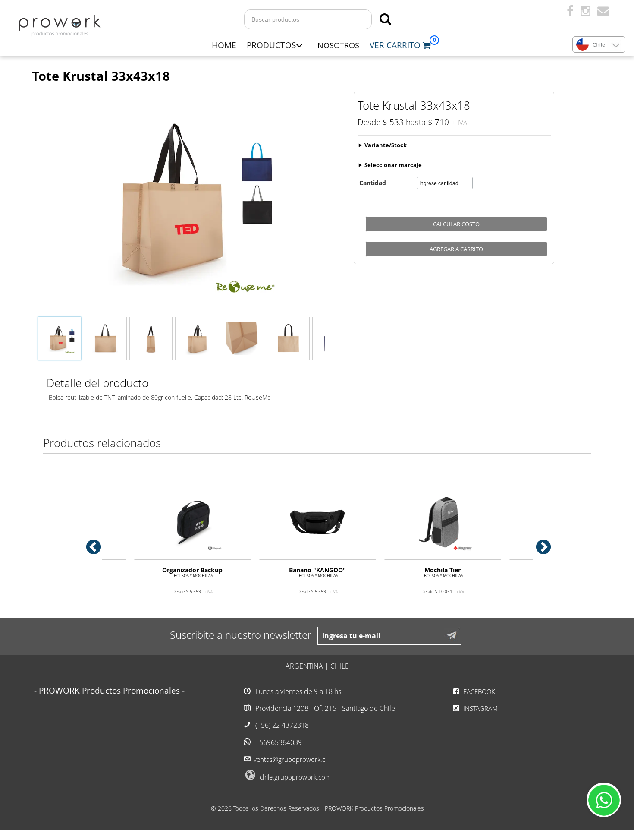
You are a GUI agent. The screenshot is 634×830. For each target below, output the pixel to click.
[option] (192, 546)
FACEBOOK (478, 691)
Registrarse (521, 12)
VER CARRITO (396, 45)
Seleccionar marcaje (393, 165)
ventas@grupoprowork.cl (290, 759)
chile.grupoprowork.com (295, 777)
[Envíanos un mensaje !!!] (604, 800)
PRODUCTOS (271, 45)
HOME (224, 45)
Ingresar (473, 12)
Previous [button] (89, 543)
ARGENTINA (304, 666)
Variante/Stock (385, 145)
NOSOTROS (338, 45)
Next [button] (539, 543)
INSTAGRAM (479, 708)
